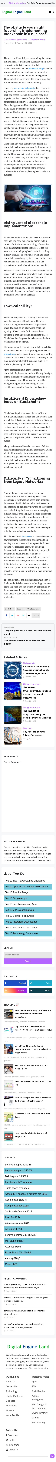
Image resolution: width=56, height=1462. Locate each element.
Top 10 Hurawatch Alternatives (21, 927)
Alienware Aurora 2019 (17, 1223)
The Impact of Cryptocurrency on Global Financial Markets (37, 714)
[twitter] (31, 983)
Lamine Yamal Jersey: (14, 1324)
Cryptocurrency (38, 39)
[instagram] (6, 990)
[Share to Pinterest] (17, 615)
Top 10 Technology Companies (21, 933)
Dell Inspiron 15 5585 (16, 1176)
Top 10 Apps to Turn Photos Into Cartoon (26, 886)
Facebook (12, 1435)
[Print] (29, 615)
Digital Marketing (13, 3)
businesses (27, 536)
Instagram (13, 1444)
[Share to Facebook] (6, 615)
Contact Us (11, 1386)
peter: (7, 1310)
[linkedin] (31, 990)
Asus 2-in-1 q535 (14, 1229)
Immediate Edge (36, 68)
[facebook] (6, 983)
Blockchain (11, 39)
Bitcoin (28, 728)
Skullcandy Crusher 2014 (18, 1211)
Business (23, 39)
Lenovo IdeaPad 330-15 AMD (20, 1235)
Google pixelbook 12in (17, 1205)
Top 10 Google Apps (16, 898)
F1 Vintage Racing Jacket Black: (19, 1284)
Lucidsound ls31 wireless (18, 1182)
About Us (11, 1381)
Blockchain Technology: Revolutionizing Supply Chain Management (36, 670)
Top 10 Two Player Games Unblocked (25, 880)
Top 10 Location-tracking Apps (21, 904)
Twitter (12, 1439)
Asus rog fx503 (13, 1246)
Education (11, 1405)
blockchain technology (24, 88)
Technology (11, 1391)
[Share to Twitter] (12, 615)
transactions (9, 354)
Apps (34, 1381)
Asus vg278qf (12, 1258)
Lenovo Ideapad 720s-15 (18, 1164)
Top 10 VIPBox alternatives (19, 910)
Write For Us (12, 1415)
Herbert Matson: (12, 1297)
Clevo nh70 (11, 1264)
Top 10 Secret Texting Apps (19, 916)
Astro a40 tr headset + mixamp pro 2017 (26, 1194)
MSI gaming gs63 (14, 1241)
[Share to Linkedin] (23, 615)
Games (35, 1417)
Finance (10, 1410)
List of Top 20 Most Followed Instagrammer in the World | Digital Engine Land (33, 1049)
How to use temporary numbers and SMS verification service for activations (33, 1013)
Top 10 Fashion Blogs (16, 892)
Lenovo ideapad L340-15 (18, 1170)
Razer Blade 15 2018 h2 (18, 1252)
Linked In (13, 1449)
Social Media (38, 1391)
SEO (34, 1386)
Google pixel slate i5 (16, 1200)
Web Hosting (38, 1422)
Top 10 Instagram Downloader (21, 921)
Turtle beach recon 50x (17, 1188)
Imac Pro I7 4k (12, 1217)
